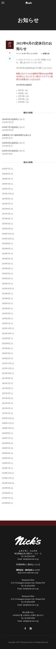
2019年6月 (6, 503)
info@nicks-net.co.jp (31, 559)
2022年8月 (6, 343)
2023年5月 (6, 303)
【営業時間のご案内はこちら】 (28, 564)
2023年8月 (6, 294)
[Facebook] (9, 53)
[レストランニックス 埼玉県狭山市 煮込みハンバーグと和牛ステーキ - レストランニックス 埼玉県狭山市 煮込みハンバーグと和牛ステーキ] (28, 3)
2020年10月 (6, 428)
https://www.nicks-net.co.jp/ (28, 573)
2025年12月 (6, 194)
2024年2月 (6, 278)
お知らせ (46, 53)
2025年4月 (6, 219)
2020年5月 (6, 448)
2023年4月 (6, 308)
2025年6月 (6, 209)
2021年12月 (6, 363)
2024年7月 (6, 254)
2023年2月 (6, 318)
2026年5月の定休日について (13, 151)
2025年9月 (6, 199)
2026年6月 (6, 174)
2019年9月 (6, 488)
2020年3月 (6, 458)
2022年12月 (6, 328)
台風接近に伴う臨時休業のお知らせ (16, 135)
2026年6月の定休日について (13, 143)
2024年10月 (6, 239)
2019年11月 (6, 478)
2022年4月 (6, 348)
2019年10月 (6, 483)
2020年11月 (6, 423)
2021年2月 (6, 408)
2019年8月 (6, 493)
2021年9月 (6, 378)
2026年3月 (6, 184)
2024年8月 (6, 249)
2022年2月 (6, 358)
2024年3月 (6, 274)
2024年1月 (6, 284)
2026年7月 (6, 169)
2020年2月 (6, 463)
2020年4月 (6, 453)
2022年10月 (6, 333)
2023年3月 (6, 313)
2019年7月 (6, 498)
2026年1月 (6, 189)
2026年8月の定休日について (13, 119)
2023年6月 (6, 298)
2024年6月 (6, 259)
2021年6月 (6, 388)
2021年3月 (6, 403)
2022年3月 (6, 353)
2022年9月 (6, 338)
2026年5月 (6, 179)
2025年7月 (6, 204)
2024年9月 (6, 244)
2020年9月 (6, 433)
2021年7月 (6, 383)
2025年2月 (6, 229)
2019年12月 (6, 473)
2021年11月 (6, 368)
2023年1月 (6, 323)
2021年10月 (6, 373)
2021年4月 (6, 398)
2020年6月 (6, 443)
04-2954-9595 (29, 556)
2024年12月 (6, 234)
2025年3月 (6, 224)
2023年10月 (6, 288)
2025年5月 (6, 214)
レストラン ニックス (30, 53)
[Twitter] (10, 59)
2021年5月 (6, 393)
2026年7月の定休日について (13, 127)
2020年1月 (6, 468)
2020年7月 (6, 438)
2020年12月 (6, 418)
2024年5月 (6, 264)
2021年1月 (6, 413)
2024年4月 (6, 268)
